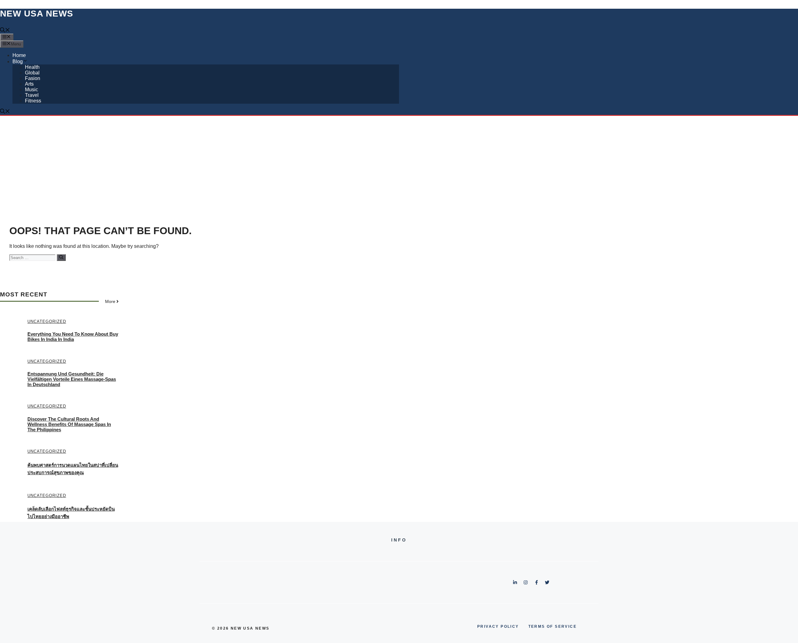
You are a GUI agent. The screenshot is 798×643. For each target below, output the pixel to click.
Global (32, 72)
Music (31, 89)
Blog (17, 61)
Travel (32, 95)
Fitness (33, 100)
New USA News (36, 13)
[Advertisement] (399, 162)
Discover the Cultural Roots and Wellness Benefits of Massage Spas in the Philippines (69, 424)
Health (32, 67)
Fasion (32, 78)
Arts (29, 84)
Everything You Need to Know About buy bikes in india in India (72, 336)
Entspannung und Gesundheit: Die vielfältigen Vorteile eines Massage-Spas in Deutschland (71, 379)
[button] (5, 30)
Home (19, 55)
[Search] (61, 257)
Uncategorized (46, 321)
